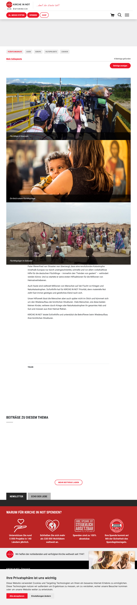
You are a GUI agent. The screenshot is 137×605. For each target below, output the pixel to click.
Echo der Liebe (39, 496)
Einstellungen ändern (41, 596)
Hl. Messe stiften (16, 15)
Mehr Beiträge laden (68, 482)
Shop (44, 15)
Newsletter (16, 496)
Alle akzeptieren (17, 596)
